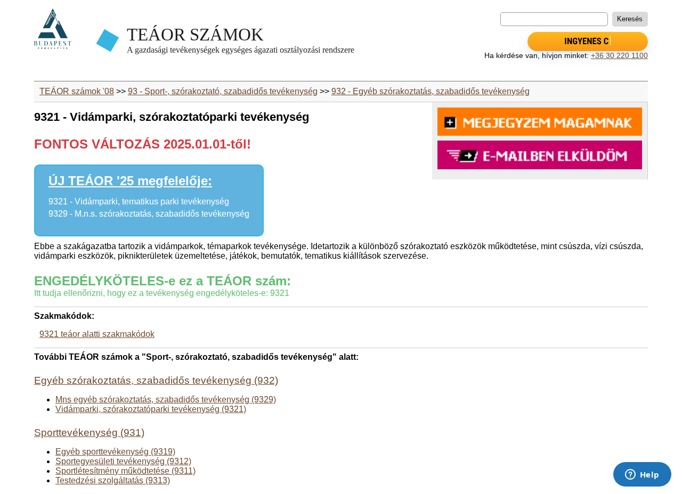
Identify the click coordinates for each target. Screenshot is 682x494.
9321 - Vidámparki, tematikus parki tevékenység (138, 201)
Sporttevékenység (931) (89, 432)
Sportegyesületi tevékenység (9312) (123, 461)
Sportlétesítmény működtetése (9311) (125, 470)
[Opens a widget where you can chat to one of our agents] (642, 475)
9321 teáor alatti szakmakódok (97, 334)
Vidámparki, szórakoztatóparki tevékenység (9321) (150, 409)
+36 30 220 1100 (619, 55)
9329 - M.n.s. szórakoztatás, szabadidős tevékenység (148, 213)
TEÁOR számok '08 (76, 91)
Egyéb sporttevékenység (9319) (115, 451)
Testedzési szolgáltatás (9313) (112, 480)
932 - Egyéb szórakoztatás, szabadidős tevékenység (430, 91)
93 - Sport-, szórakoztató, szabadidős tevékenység (223, 91)
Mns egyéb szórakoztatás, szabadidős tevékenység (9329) (165, 399)
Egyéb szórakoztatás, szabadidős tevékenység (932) (156, 380)
